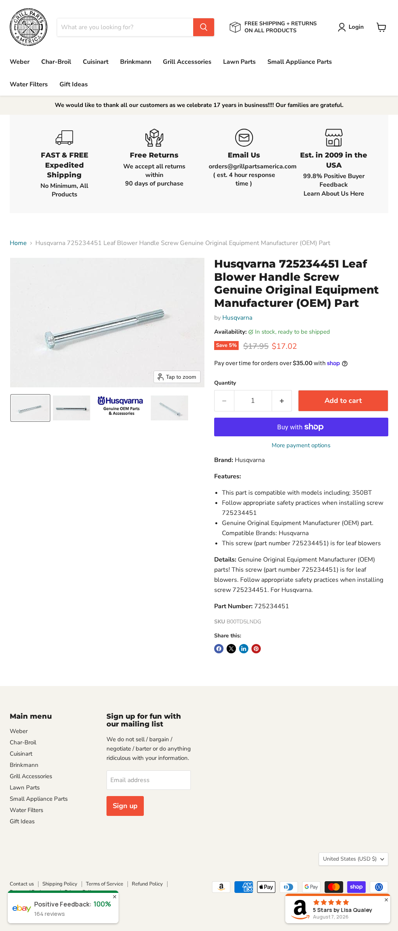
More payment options (301, 445)
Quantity (225, 383)
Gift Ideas (73, 84)
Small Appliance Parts (299, 62)
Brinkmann (135, 62)
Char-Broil (56, 62)
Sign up (125, 805)
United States (350, 859)
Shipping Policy (59, 883)
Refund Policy (147, 883)
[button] (352, 27)
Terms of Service (104, 883)
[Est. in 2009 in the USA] (334, 164)
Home (18, 243)
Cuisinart (95, 62)
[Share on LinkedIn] (243, 648)
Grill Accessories (187, 62)
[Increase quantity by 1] (282, 400)
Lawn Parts (239, 62)
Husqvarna (237, 317)
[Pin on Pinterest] (256, 648)
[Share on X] (231, 648)
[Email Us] (244, 164)
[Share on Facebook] (218, 648)
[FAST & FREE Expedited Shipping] (64, 164)
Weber (20, 62)
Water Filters (29, 84)
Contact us (22, 883)
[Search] (203, 27)
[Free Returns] (154, 164)
